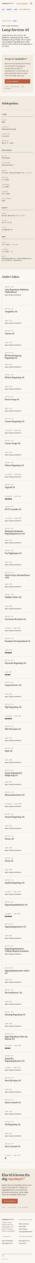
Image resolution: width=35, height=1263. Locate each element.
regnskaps (8, 3)
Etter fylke (22, 1226)
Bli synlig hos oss (24, 1241)
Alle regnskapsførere (25, 1232)
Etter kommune (24, 1224)
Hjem (3, 9)
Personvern (22, 1243)
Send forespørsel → (13, 81)
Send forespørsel (22, 3)
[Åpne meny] (31, 3)
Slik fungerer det (7, 1243)
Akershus (9, 9)
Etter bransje (23, 1229)
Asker (15, 9)
